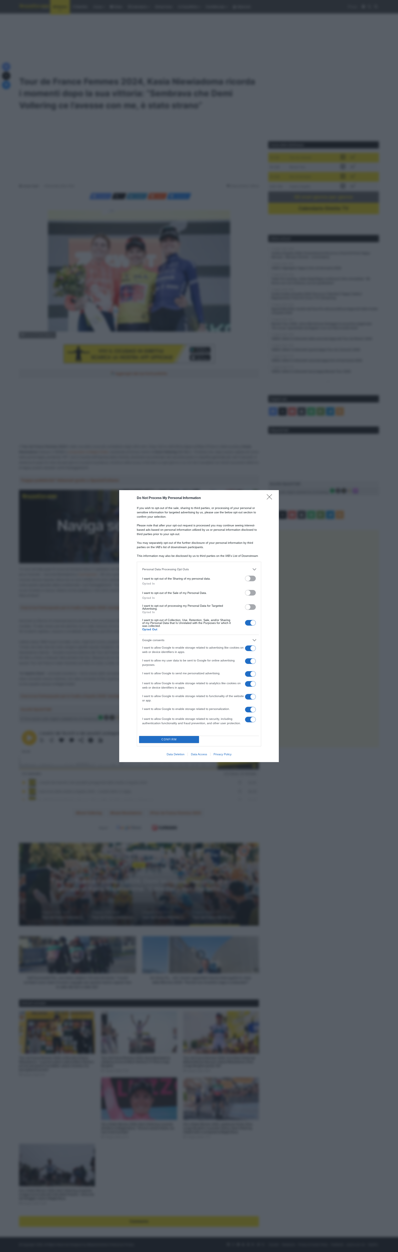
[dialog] (199, 626)
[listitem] (199, 569)
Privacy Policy (223, 754)
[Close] (271, 498)
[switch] (250, 578)
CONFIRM (169, 739)
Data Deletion (175, 754)
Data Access (199, 754)
